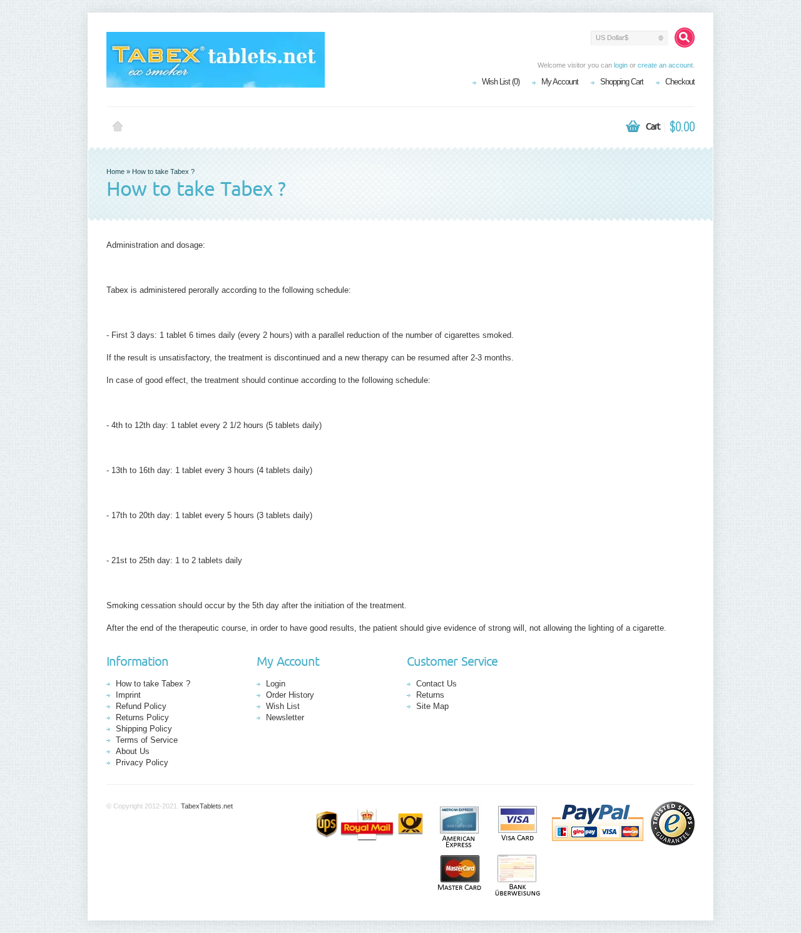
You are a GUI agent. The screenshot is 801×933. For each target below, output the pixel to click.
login (621, 65)
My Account (559, 81)
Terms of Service (147, 740)
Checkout (680, 81)
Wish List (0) (500, 81)
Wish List (283, 706)
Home (117, 127)
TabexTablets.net (207, 806)
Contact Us (436, 683)
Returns (430, 695)
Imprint (128, 695)
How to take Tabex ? (163, 171)
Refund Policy (141, 706)
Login (275, 683)
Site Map (432, 706)
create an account (665, 65)
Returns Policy (142, 717)
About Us (133, 751)
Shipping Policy (144, 728)
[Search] (685, 38)
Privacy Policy (142, 762)
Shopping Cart (621, 81)
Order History (290, 695)
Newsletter (285, 717)
